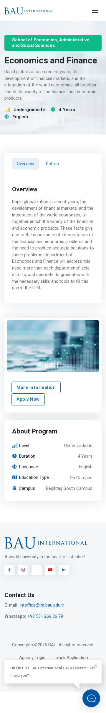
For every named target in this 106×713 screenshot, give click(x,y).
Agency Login (32, 657)
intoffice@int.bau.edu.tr (42, 605)
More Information (36, 387)
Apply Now (28, 399)
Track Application (71, 657)
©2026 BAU (45, 645)
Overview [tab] (25, 163)
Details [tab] (52, 163)
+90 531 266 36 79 (45, 616)
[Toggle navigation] (95, 10)
